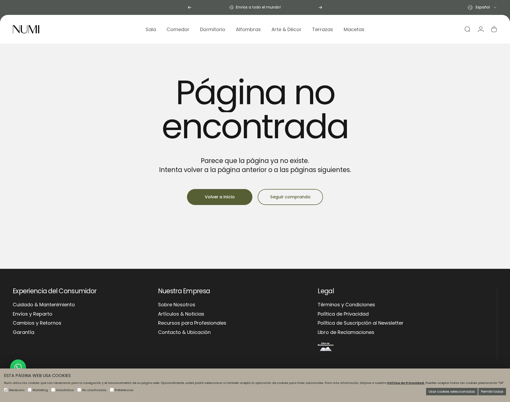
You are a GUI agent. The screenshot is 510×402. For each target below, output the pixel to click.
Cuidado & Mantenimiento (44, 305)
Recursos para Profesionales (192, 323)
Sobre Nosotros (176, 305)
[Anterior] (190, 7)
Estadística (65, 390)
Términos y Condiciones (346, 305)
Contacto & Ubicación (184, 332)
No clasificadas (94, 390)
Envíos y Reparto (32, 314)
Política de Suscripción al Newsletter (360, 323)
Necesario (16, 390)
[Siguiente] (320, 7)
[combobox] (482, 7)
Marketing (40, 390)
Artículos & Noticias (181, 314)
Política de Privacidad (343, 314)
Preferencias (124, 390)
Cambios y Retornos (37, 323)
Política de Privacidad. (406, 383)
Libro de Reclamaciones (346, 332)
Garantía (23, 332)
